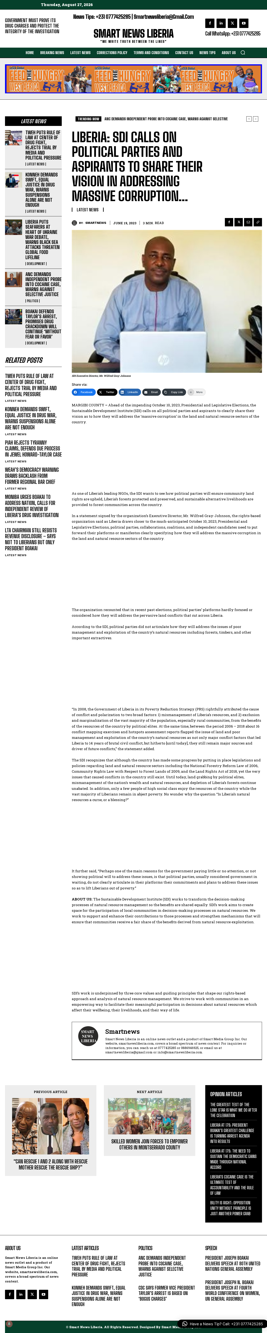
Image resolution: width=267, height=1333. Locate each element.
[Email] (248, 222)
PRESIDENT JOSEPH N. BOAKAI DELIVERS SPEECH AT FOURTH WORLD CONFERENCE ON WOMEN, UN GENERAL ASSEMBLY (232, 1291)
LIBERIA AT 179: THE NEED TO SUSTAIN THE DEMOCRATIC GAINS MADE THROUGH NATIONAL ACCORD (233, 1159)
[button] (243, 52)
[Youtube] (243, 23)
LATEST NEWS (35, 164)
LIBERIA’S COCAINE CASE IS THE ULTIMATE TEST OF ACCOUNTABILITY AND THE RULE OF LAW (232, 1185)
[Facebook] (209, 23)
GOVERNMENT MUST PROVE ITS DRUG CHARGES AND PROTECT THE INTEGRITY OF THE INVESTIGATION (32, 26)
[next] (255, 119)
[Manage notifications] (9, 1323)
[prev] (249, 119)
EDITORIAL (12, 37)
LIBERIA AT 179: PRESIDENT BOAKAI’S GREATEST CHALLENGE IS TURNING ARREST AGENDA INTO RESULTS (232, 1133)
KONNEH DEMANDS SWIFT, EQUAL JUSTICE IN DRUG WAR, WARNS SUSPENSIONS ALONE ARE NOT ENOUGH (41, 190)
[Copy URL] (258, 222)
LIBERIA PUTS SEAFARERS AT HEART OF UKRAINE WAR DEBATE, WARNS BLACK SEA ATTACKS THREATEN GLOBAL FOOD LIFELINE (42, 239)
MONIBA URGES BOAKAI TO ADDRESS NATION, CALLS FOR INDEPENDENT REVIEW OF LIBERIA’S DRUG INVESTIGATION (32, 506)
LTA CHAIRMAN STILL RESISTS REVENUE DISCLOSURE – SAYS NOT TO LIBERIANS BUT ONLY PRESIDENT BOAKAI (31, 539)
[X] (232, 23)
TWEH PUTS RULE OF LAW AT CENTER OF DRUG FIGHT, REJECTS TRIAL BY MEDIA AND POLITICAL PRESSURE (43, 145)
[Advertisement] (167, 459)
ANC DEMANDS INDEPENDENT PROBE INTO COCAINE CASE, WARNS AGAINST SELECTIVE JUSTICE (43, 284)
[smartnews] (75, 223)
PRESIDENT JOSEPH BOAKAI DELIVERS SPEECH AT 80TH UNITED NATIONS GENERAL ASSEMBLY (232, 1263)
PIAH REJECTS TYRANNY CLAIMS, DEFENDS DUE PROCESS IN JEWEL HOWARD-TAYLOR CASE (33, 449)
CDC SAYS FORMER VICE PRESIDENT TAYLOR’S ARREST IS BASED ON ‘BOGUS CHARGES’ (167, 1293)
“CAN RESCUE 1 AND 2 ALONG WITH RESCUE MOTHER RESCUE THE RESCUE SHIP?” (51, 1165)
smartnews (95, 223)
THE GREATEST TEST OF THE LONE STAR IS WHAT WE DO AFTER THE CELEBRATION (233, 1110)
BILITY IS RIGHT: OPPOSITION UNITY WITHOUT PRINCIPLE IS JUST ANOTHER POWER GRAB (230, 1208)
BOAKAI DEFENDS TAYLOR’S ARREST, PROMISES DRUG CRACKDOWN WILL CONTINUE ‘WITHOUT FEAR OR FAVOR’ (43, 324)
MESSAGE (211, 1275)
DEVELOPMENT (36, 263)
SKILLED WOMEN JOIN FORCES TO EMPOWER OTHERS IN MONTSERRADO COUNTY (149, 1144)
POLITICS (32, 301)
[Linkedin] (221, 23)
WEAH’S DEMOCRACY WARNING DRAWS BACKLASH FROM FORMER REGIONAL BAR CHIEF (32, 476)
